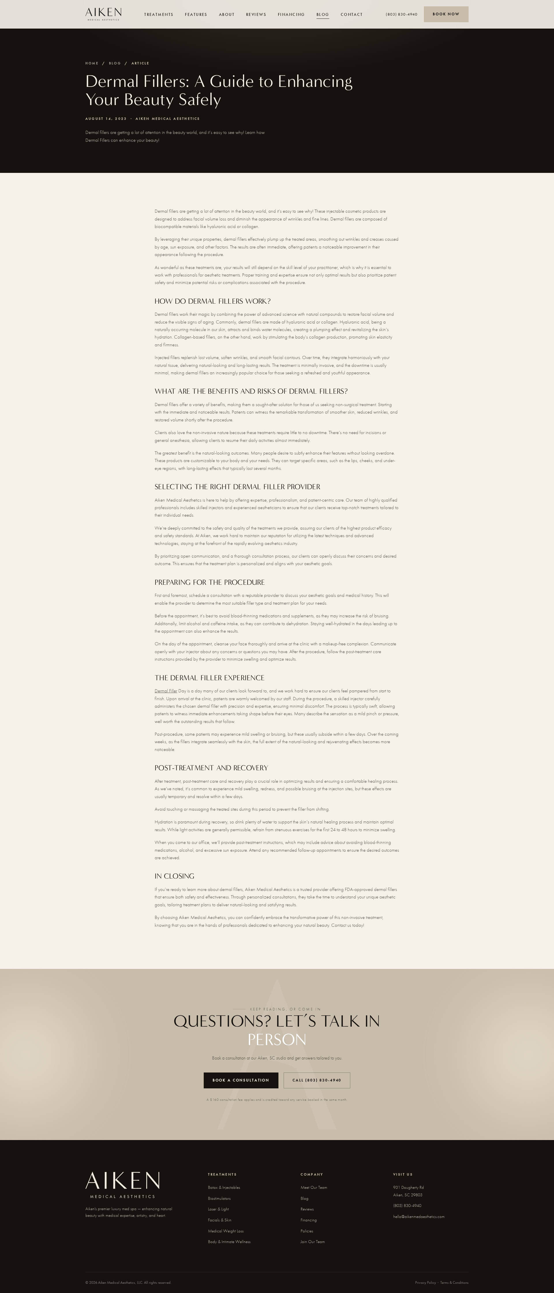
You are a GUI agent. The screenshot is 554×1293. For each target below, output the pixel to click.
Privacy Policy (425, 1282)
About (227, 14)
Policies (307, 1231)
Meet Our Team (314, 1187)
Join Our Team (313, 1241)
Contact (352, 14)
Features (196, 14)
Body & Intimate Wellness (229, 1241)
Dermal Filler (166, 691)
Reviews (256, 14)
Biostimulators (219, 1198)
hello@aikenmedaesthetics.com (419, 1216)
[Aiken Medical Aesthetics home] (103, 14)
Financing (291, 14)
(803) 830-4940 (402, 14)
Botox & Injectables (224, 1187)
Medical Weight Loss (226, 1231)
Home (92, 63)
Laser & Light (218, 1209)
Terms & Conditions (454, 1282)
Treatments (158, 14)
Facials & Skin (219, 1220)
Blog (323, 14)
